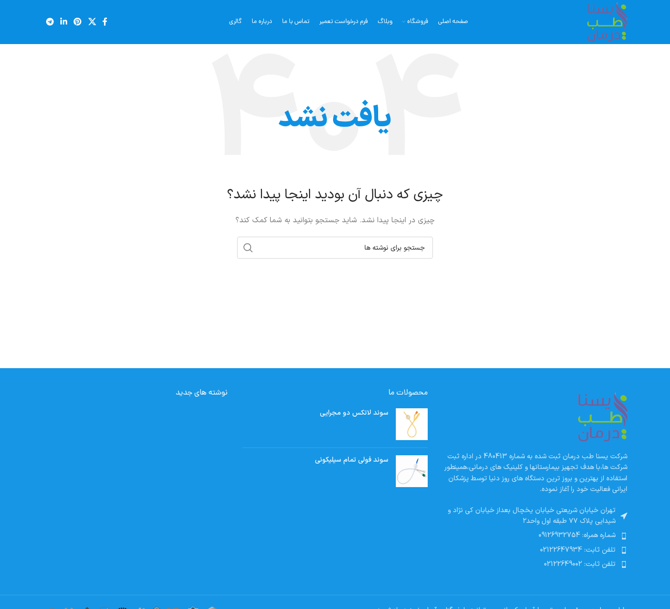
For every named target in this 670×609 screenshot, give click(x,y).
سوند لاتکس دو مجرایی (354, 413)
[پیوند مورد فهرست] (534, 535)
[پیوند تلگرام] (50, 22)
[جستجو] (248, 247)
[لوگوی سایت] (607, 22)
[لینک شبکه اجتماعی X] (92, 22)
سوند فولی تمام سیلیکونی (351, 460)
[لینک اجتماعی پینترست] (78, 22)
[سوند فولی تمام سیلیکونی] (412, 471)
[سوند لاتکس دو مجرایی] (412, 424)
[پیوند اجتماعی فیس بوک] (104, 22)
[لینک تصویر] (602, 417)
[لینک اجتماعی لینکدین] (63, 22)
